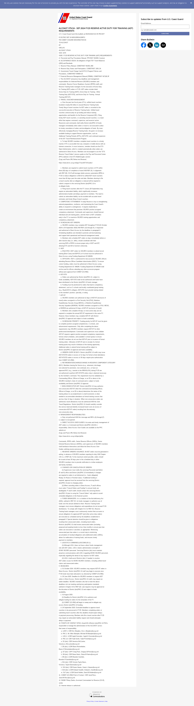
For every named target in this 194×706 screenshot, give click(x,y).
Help (106, 701)
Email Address (146, 23)
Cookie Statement (110, 6)
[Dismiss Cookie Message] (191, 3)
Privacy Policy (90, 701)
